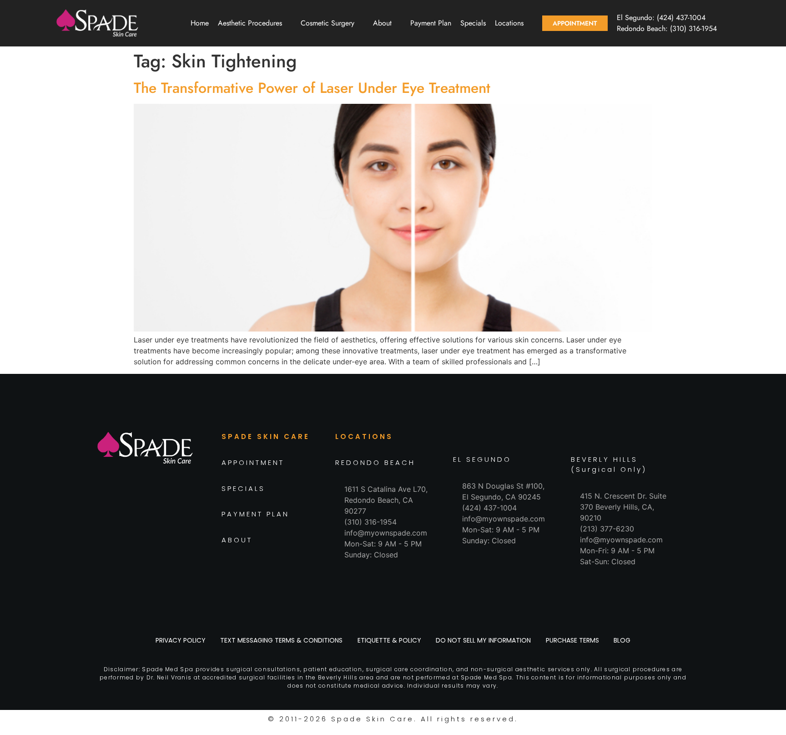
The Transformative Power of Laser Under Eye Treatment (312, 87)
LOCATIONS (364, 436)
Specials (473, 23)
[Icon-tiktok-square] (147, 512)
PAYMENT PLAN (255, 514)
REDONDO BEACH (375, 462)
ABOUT (237, 540)
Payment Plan (430, 23)
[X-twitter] (168, 512)
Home (200, 23)
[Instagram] (127, 512)
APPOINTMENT (253, 462)
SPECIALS (243, 488)
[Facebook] (106, 512)
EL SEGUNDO (482, 459)
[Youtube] (188, 512)
